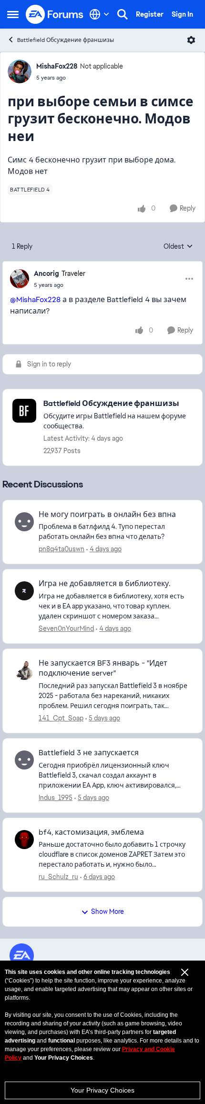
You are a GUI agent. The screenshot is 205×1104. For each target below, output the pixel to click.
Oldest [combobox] (178, 247)
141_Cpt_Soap (61, 718)
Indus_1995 (55, 797)
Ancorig (46, 273)
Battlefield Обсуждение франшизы (65, 40)
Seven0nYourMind (66, 628)
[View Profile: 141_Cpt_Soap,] (24, 670)
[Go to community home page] (55, 14)
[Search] (122, 14)
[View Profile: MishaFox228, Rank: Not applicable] (19, 71)
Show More (107, 911)
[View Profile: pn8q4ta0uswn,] (24, 521)
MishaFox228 (57, 66)
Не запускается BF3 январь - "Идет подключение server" (103, 668)
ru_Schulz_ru (58, 876)
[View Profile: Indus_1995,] (24, 760)
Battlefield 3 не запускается (89, 753)
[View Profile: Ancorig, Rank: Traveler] (19, 278)
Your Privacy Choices (102, 1090)
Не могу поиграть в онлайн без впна (107, 514)
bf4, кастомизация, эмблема (91, 832)
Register (150, 14)
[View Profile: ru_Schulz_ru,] (24, 839)
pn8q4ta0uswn (61, 549)
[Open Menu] (191, 40)
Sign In (182, 14)
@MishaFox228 (35, 299)
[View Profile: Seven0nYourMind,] (24, 590)
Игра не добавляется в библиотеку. (104, 583)
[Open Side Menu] (12, 14)
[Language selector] (99, 14)
